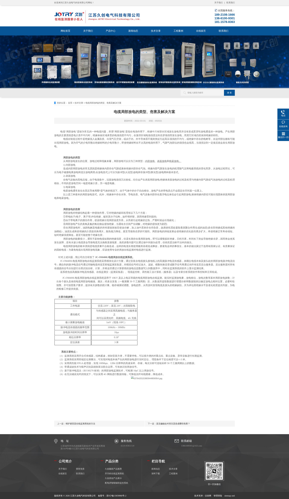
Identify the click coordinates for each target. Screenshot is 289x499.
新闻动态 (133, 31)
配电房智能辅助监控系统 (116, 483)
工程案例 (178, 31)
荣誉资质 (80, 469)
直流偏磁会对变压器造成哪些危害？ (173, 423)
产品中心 (110, 31)
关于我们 (218, 2)
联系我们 (230, 2)
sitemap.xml (229, 496)
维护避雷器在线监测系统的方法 (80, 423)
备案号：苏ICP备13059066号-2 (112, 496)
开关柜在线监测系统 (114, 473)
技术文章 (156, 31)
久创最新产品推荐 (113, 469)
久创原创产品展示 (113, 478)
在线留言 (201, 31)
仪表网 (208, 496)
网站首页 (65, 31)
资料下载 (155, 473)
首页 (70, 103)
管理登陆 (218, 496)
